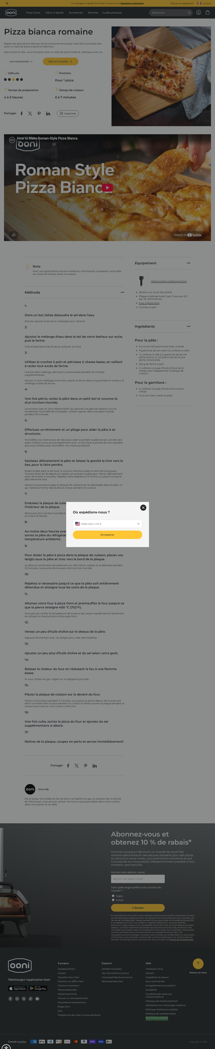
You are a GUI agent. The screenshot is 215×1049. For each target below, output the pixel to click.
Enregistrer (107, 534)
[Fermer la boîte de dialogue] (143, 508)
